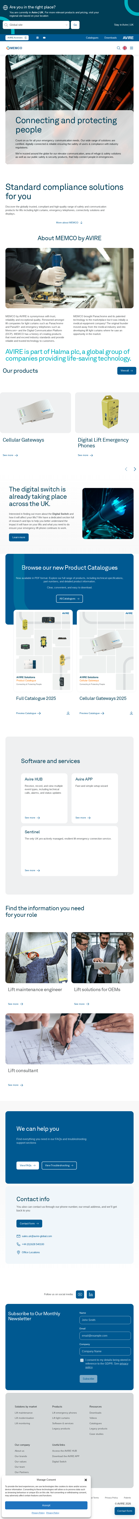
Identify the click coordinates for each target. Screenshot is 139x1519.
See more (8, 455)
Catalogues (92, 37)
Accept (46, 1505)
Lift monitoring (22, 1423)
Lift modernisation (24, 1418)
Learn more (18, 537)
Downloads (110, 37)
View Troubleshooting (57, 1165)
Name (83, 1312)
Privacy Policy (38, 1513)
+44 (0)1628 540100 (33, 1244)
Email (82, 1328)
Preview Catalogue (26, 713)
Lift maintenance (24, 1412)
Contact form (27, 1223)
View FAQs (26, 1165)
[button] (85, 1480)
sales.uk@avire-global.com (37, 1236)
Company (85, 1344)
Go (75, 24)
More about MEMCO (67, 222)
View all (125, 370)
